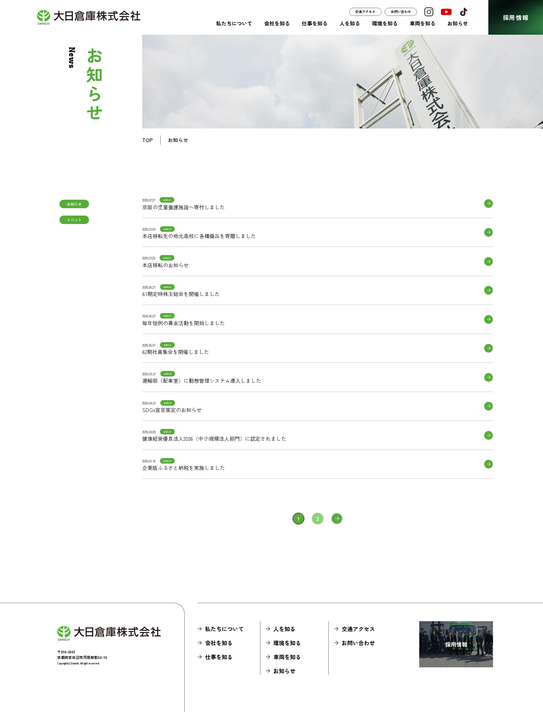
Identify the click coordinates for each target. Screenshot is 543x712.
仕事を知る (315, 23)
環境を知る (385, 23)
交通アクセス (365, 11)
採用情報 (516, 17)
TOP (147, 140)
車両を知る (423, 23)
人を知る (349, 23)
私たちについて (234, 23)
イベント (74, 220)
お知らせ (457, 23)
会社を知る (277, 23)
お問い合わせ (401, 11)
